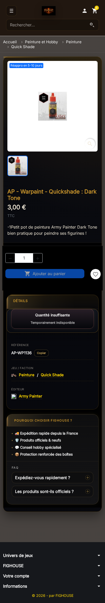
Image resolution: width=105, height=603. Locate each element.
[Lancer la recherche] (92, 25)
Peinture (26, 375)
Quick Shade (52, 375)
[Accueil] (48, 10)
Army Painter (30, 396)
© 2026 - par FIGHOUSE (52, 595)
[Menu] (11, 10)
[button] (85, 11)
